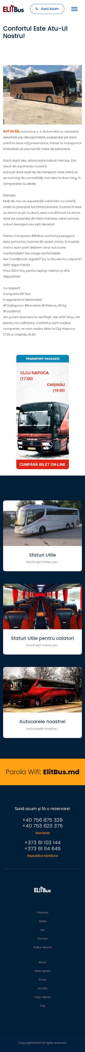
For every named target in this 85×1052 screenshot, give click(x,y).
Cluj (42, 1006)
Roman (42, 939)
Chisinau (42, 912)
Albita (42, 921)
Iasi (42, 930)
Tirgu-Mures (42, 997)
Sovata (42, 988)
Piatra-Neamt (42, 947)
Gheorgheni (42, 971)
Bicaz (42, 962)
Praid (42, 980)
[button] (78, 19)
